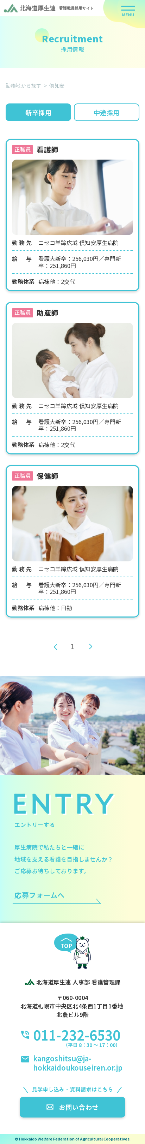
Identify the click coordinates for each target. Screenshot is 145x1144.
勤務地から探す (24, 85)
